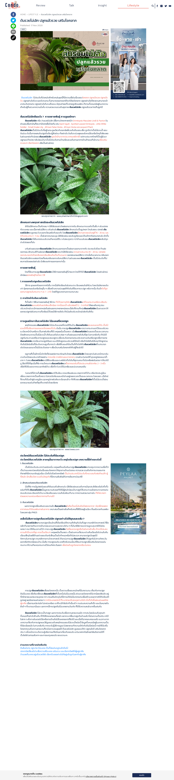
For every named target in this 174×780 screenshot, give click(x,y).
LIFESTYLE (33, 14)
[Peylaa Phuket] (128, 498)
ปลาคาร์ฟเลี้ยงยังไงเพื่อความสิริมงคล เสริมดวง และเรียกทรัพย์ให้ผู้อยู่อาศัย (52, 651)
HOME (23, 14)
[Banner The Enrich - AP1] (128, 63)
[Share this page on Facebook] (13, 15)
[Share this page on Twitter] (13, 20)
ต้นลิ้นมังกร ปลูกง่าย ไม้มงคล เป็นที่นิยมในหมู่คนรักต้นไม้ (44, 648)
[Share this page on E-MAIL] (13, 32)
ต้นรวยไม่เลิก (26, 97)
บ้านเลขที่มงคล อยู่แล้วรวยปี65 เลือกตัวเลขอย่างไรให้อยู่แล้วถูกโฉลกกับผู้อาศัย (53, 654)
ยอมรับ (141, 775)
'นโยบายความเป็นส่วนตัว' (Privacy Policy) (101, 776)
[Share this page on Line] (13, 26)
